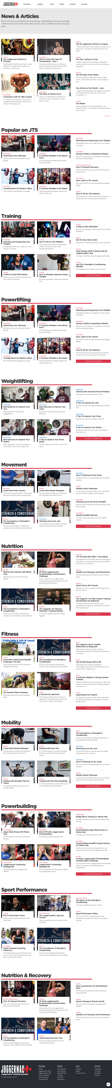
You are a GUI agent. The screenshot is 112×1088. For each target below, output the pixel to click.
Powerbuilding (7, 829)
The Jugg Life (61, 1069)
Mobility (41, 488)
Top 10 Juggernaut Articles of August (92, 44)
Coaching (26, 4)
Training (78, 42)
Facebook (98, 1073)
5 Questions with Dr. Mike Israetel (17, 97)
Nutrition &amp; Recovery (83, 165)
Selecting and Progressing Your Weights (93, 140)
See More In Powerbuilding (93, 874)
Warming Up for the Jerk (49, 521)
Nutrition (6, 570)
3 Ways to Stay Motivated (87, 227)
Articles (60, 1066)
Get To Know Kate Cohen (86, 240)
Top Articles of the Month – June (90, 88)
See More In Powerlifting (93, 361)
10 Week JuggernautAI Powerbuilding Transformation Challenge (52, 574)
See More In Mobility (93, 786)
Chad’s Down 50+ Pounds (87, 585)
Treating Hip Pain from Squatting (53, 781)
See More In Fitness (93, 708)
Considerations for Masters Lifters (17, 188)
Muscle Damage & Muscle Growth (90, 1001)
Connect (97, 1066)
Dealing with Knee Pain (49, 748)
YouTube (97, 1071)
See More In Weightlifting (93, 438)
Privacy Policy (80, 1073)
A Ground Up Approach (49, 694)
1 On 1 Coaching (44, 1075)
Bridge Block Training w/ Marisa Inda (91, 817)
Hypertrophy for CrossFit (86, 695)
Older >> (108, 116)
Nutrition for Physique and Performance (93, 572)
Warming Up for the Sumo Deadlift (91, 502)
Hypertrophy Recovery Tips (50, 1038)
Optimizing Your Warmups (14, 156)
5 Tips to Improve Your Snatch (89, 427)
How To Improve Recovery (87, 167)
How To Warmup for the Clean (89, 475)
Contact (72, 4)
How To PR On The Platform (88, 194)
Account (84, 4)
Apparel (78, 1069)
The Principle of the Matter (87, 75)
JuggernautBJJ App (45, 1073)
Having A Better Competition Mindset (92, 154)
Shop (52, 4)
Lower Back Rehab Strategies (51, 490)
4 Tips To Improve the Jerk (87, 403)
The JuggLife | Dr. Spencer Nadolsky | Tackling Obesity (51, 610)
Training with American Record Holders (93, 392)
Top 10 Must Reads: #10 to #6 (88, 662)
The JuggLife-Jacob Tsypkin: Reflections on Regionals (88, 645)
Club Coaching (43, 1077)
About (62, 4)
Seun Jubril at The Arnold (87, 180)
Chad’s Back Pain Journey (14, 490)
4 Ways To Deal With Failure (15, 274)
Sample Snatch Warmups (86, 489)
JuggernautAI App (45, 1071)
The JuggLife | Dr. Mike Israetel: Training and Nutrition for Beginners (93, 600)
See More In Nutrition (93, 614)
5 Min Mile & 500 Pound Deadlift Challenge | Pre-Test (17, 661)
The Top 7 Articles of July (87, 59)
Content (40, 4)
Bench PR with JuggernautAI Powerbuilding (51, 833)
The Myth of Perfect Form (50, 94)
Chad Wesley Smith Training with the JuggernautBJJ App (91, 252)
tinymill (15, 1077)
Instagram (98, 1069)
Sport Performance (44, 913)
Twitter (97, 1075)
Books (78, 1071)
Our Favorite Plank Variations (15, 692)
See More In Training (93, 275)
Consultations (43, 1079)
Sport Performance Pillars (87, 914)
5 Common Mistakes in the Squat (53, 188)
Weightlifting (7, 405)
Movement (6, 488)
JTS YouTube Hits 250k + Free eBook (92, 557)
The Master (80, 103)
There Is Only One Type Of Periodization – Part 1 (50, 60)
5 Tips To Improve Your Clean (88, 416)
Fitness (5, 57)
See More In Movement (93, 526)
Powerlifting (42, 57)
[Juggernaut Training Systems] (11, 4)
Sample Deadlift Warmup (86, 515)
